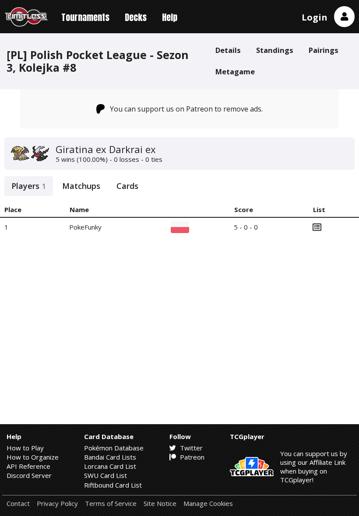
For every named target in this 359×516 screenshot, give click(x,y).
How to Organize (33, 457)
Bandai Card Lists (110, 457)
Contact (18, 503)
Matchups (81, 186)
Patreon (191, 457)
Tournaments (85, 17)
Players (28, 186)
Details (228, 50)
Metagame (235, 71)
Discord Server (29, 475)
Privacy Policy (57, 503)
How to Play (25, 447)
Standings (274, 50)
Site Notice (160, 503)
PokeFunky (85, 227)
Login (314, 17)
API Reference (28, 466)
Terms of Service (111, 503)
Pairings (323, 50)
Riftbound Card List (113, 485)
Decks (136, 17)
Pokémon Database (114, 447)
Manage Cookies (208, 503)
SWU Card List (105, 475)
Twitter (190, 447)
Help (169, 17)
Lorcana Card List (110, 466)
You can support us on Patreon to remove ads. (186, 109)
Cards (127, 186)
